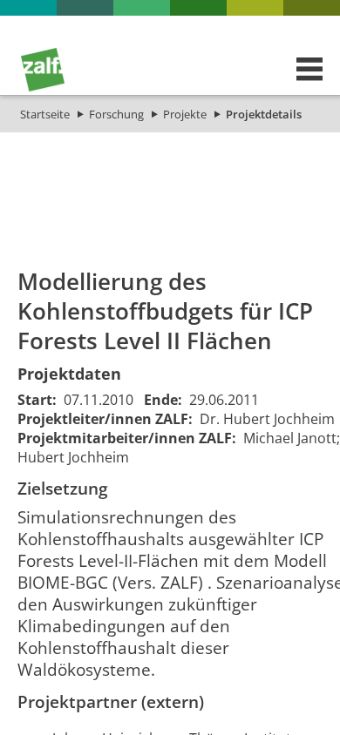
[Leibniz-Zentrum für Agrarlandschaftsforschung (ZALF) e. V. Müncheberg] (43, 87)
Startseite (45, 114)
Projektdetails (264, 114)
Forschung (116, 114)
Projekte (185, 114)
